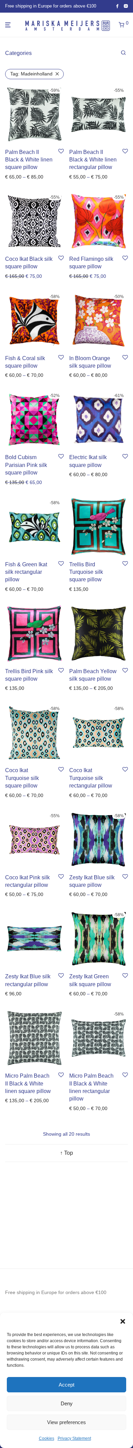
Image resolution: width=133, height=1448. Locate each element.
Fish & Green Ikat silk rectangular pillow (26, 572)
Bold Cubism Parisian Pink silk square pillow (26, 464)
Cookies (46, 1438)
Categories (18, 53)
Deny (67, 1403)
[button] (122, 1321)
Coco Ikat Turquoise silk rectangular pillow (90, 778)
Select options (18, 177)
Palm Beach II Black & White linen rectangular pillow (93, 159)
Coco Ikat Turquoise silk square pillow (22, 778)
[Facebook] (117, 6)
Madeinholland (31, 73)
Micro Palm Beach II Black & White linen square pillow (28, 1083)
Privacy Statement (74, 1438)
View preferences (66, 1422)
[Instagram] (125, 6)
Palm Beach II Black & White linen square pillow (29, 159)
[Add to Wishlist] (61, 151)
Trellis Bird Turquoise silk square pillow (86, 572)
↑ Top (66, 1153)
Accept (66, 1385)
